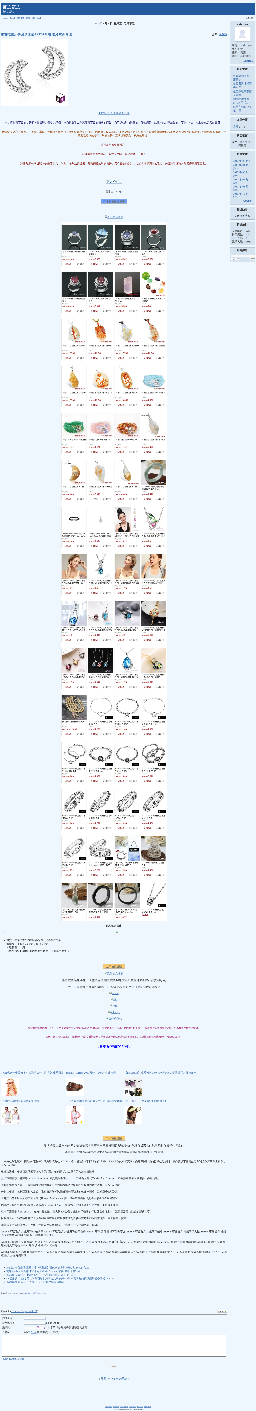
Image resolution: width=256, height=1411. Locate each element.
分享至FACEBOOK (39, 1293)
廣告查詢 (140, 1407)
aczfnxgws (5, 18)
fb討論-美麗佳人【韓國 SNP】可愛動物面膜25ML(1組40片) (41, 1274)
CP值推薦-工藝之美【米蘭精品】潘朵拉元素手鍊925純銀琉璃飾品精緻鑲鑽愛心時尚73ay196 (60, 1278)
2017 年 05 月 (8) (242, 160)
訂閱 (22, 18)
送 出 (114, 1366)
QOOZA (28, 18)
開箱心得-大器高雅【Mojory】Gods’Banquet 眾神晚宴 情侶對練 (43, 1271)
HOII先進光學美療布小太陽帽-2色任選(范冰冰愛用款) (33, 1072)
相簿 (18, 18)
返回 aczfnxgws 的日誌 (24, 1311)
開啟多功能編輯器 (14, 1359)
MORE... (248, 60)
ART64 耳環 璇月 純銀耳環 (114, 113)
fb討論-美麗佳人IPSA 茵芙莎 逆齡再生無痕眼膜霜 (35, 1282)
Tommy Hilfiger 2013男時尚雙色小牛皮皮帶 (91, 1072)
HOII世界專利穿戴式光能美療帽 (20, 1100)
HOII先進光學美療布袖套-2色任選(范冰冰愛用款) (94, 1100)
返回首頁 (108, 1407)
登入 (38, 18)
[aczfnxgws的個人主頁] (242, 39)
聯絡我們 (147, 1407)
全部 (235, 126)
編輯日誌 (27, 1293)
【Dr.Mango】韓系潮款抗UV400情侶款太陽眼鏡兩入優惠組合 (160, 1072)
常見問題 (132, 1407)
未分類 (223, 34)
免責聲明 (116, 1407)
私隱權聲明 (124, 1407)
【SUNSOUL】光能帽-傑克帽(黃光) (145, 1100)
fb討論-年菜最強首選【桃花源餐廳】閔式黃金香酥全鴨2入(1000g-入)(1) (48, 1267)
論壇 (34, 18)
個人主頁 (12, 18)
